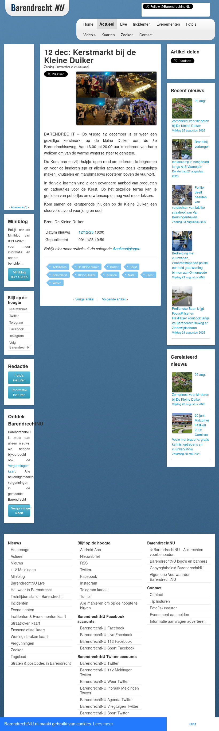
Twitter (14, 315)
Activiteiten (60, 267)
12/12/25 (86, 232)
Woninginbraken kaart (29, 636)
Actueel (106, 24)
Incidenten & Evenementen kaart (38, 616)
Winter (57, 283)
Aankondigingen (126, 248)
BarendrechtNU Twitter (99, 663)
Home (88, 24)
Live (123, 24)
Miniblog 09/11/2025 (19, 274)
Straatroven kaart (25, 623)
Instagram (16, 335)
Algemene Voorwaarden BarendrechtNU (170, 577)
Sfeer (150, 275)
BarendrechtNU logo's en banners (178, 561)
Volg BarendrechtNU (19, 344)
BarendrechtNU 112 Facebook (106, 641)
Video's (89, 34)
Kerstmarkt (60, 275)
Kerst (133, 267)
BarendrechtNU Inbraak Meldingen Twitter (109, 690)
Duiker (114, 267)
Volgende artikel (114, 299)
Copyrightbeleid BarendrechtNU (177, 567)
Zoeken (127, 34)
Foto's (191, 24)
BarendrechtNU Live (28, 583)
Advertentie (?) (19, 207)
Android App (90, 549)
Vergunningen (22, 643)
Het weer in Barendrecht (31, 589)
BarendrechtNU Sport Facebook (107, 648)
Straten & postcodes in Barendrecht (41, 663)
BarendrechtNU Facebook (102, 628)
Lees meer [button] (103, 724)
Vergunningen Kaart (20, 510)
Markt (131, 275)
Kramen (112, 275)
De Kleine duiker (88, 267)
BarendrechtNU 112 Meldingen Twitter (106, 672)
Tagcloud (18, 656)
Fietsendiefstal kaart (28, 629)
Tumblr (86, 596)
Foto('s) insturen (164, 607)
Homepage (20, 549)
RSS (84, 563)
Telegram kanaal (94, 589)
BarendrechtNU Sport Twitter (104, 712)
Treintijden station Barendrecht (36, 596)
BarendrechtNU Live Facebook (106, 634)
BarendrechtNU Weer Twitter (104, 681)
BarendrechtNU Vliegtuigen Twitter (109, 706)
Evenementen (168, 24)
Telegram (16, 322)
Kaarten (108, 34)
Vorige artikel (84, 299)
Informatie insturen (19, 392)
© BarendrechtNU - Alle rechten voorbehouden (176, 552)
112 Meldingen (23, 569)
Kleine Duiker (86, 275)
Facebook (16, 329)
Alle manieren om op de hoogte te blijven (109, 605)
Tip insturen (160, 601)
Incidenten (142, 24)
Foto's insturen (19, 377)
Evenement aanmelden (169, 614)
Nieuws (17, 563)
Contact (145, 34)
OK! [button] (192, 724)
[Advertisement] (22, 125)
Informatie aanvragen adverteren (178, 621)
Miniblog (18, 576)
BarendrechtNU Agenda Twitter (106, 699)
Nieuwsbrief (18, 309)
